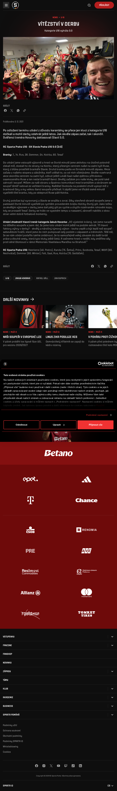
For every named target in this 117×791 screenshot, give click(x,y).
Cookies (7, 751)
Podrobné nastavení (97, 415)
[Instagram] (44, 766)
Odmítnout (21, 424)
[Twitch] (66, 766)
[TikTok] (73, 766)
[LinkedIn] (80, 766)
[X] (51, 766)
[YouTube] (58, 766)
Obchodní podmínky (12, 735)
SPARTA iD (8, 785)
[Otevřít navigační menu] (6, 5)
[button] (7, 278)
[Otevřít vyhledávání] (89, 5)
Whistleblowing (10, 746)
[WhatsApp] (18, 110)
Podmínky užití (10, 725)
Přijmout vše (95, 424)
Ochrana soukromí (12, 730)
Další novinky (16, 299)
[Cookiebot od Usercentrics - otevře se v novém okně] (100, 364)
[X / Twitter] (11, 110)
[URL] (24, 110)
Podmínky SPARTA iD (13, 741)
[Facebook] (5, 110)
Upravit (57, 424)
